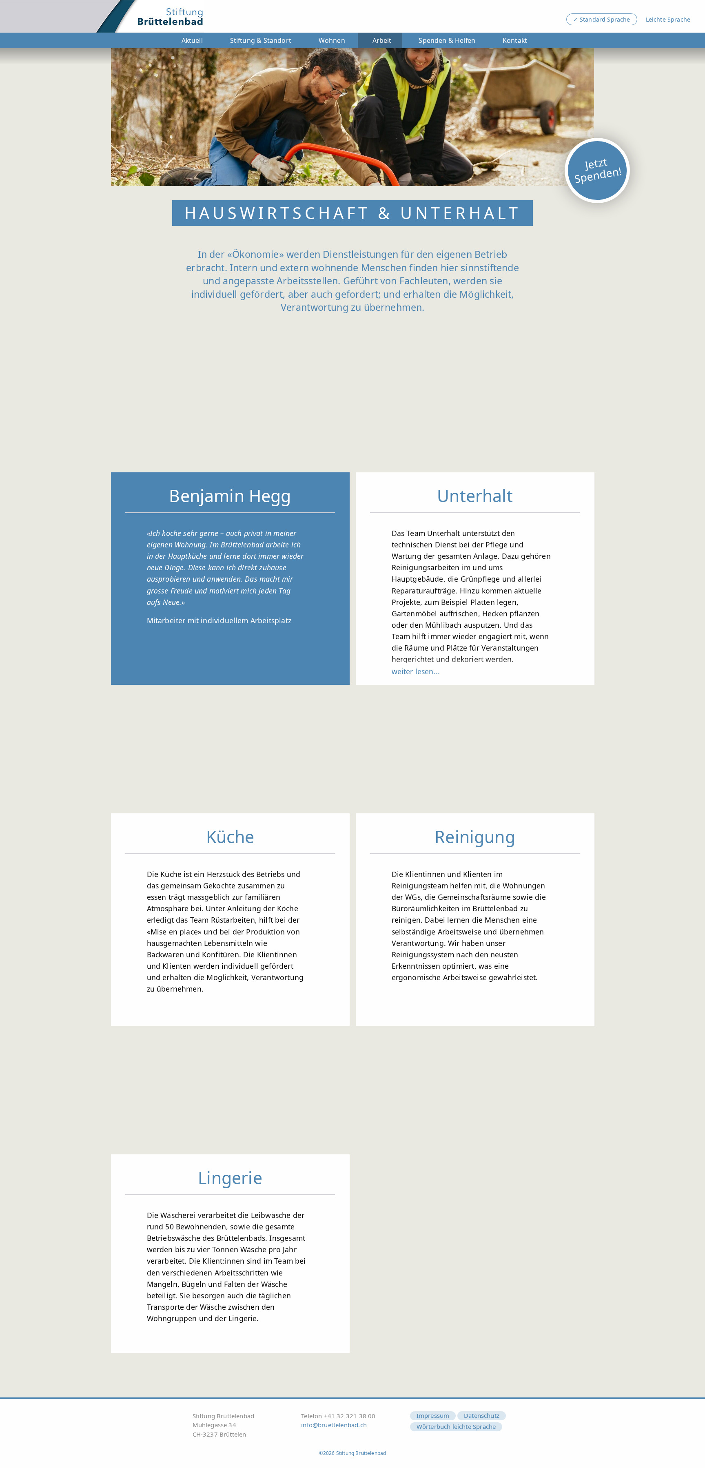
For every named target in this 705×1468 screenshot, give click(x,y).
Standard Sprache (605, 19)
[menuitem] (190, 40)
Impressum (433, 1415)
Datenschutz (481, 1415)
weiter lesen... (416, 671)
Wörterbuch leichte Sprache (456, 1426)
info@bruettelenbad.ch (334, 1425)
